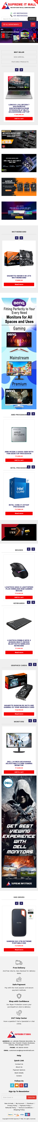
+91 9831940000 (20, 13)
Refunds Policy (10, 1107)
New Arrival (19, 57)
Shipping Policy (19, 1110)
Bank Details (19, 1073)
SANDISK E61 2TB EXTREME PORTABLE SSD (19, 942)
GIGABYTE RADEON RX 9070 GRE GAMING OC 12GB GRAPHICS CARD (19, 706)
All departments (12, 24)
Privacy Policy (12, 1105)
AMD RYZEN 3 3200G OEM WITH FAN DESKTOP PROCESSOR (19, 452)
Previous (3, 35)
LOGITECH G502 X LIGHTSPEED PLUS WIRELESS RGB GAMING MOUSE (19, 589)
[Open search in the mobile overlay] (19, 19)
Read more (19, 284)
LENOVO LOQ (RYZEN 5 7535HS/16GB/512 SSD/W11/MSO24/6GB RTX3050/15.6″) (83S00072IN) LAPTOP (19, 108)
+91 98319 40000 (19, 1047)
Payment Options (19, 1070)
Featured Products (20, 62)
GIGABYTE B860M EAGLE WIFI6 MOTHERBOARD (19, 277)
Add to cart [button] (19, 118)
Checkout (30, 1103)
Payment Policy (25, 1105)
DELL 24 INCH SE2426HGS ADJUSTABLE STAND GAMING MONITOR (19, 763)
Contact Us (19, 1064)
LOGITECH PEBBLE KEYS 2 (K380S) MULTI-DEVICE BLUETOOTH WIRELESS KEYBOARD (19, 643)
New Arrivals (9, 1103)
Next (34, 35)
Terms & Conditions (25, 1107)
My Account (20, 1103)
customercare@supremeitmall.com (19, 1050)
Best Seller (19, 52)
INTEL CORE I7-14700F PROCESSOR (19, 506)
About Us (19, 1067)
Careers (19, 1076)
